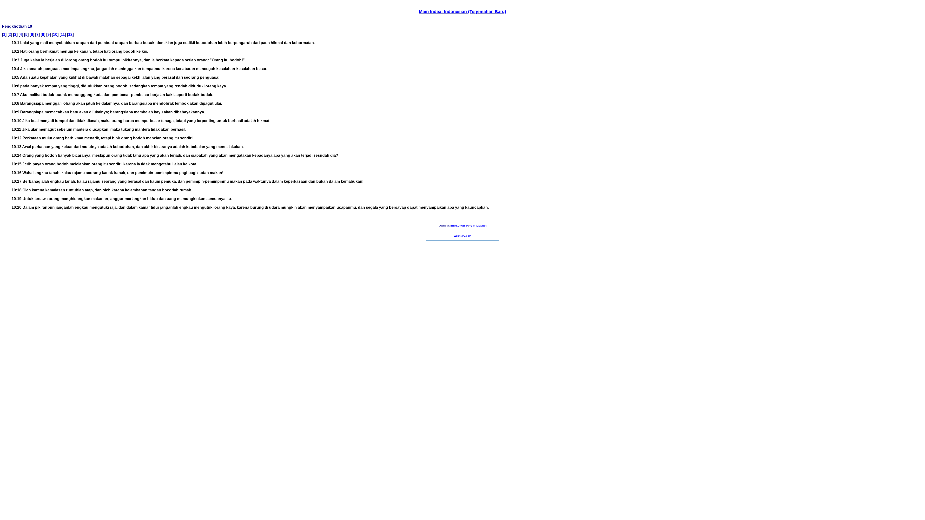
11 (63, 34)
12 (70, 34)
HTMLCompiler (459, 226)
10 (55, 34)
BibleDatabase (479, 226)
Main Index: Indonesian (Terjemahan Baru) (462, 11)
